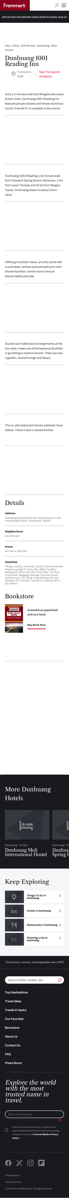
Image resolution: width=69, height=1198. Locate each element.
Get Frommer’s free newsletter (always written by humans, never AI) (34, 17)
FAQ (8, 1054)
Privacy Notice (12, 1175)
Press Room (13, 1063)
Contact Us (12, 1045)
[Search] (59, 979)
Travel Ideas (13, 1001)
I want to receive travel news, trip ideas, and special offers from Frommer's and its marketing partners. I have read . (35, 1132)
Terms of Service (13, 1182)
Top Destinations (16, 992)
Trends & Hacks (15, 1010)
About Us (11, 1036)
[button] (64, 5)
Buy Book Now (36, 625)
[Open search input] (57, 5)
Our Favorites (14, 1018)
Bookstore (12, 1027)
